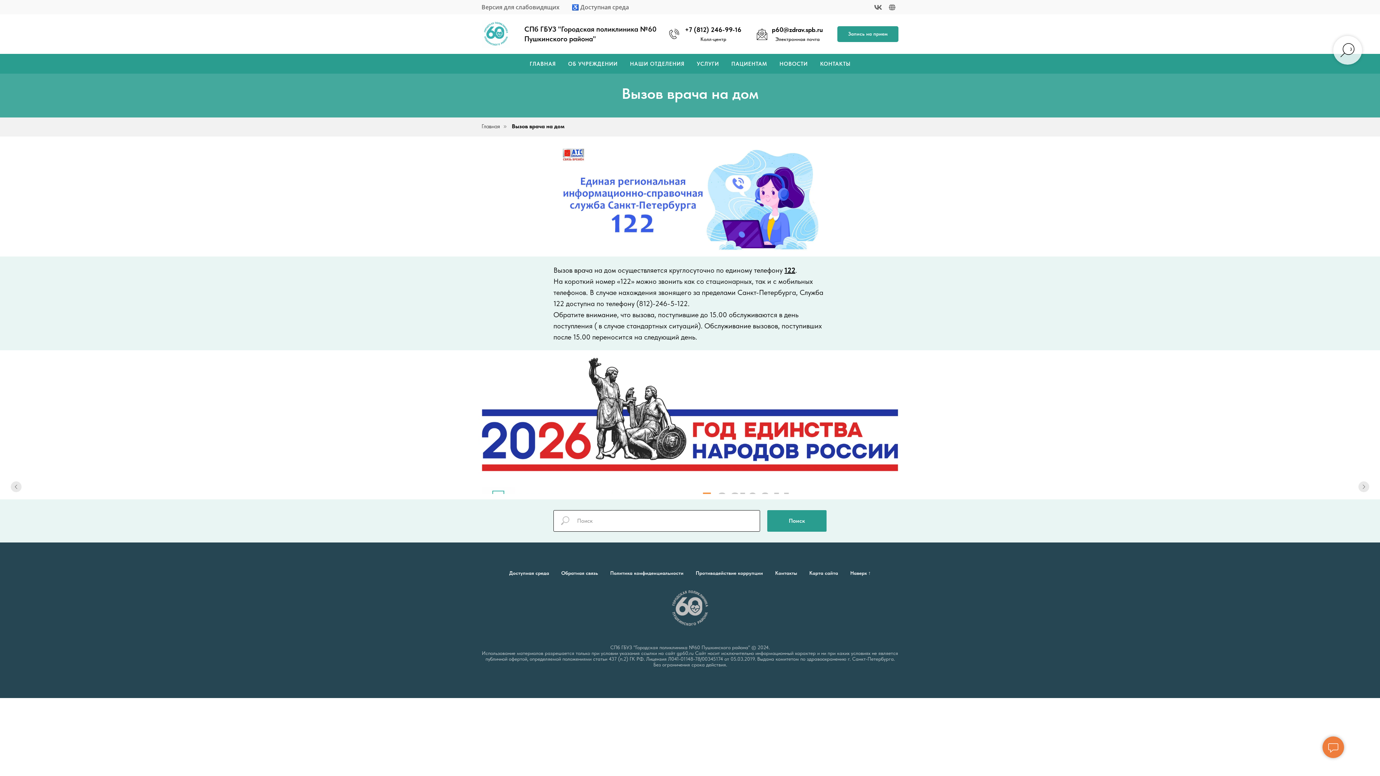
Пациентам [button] (749, 64)
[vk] (878, 7)
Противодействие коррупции (729, 573)
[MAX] (892, 7)
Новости (793, 64)
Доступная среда (529, 573)
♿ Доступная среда (600, 7)
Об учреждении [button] (593, 64)
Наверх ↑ (860, 573)
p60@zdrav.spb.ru (797, 29)
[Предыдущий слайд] (16, 486)
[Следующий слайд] (1363, 486)
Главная (543, 64)
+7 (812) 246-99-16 (713, 29)
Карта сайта (823, 573)
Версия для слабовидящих (521, 7)
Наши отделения (657, 64)
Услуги (708, 64)
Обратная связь (579, 573)
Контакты (835, 64)
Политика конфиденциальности (647, 573)
